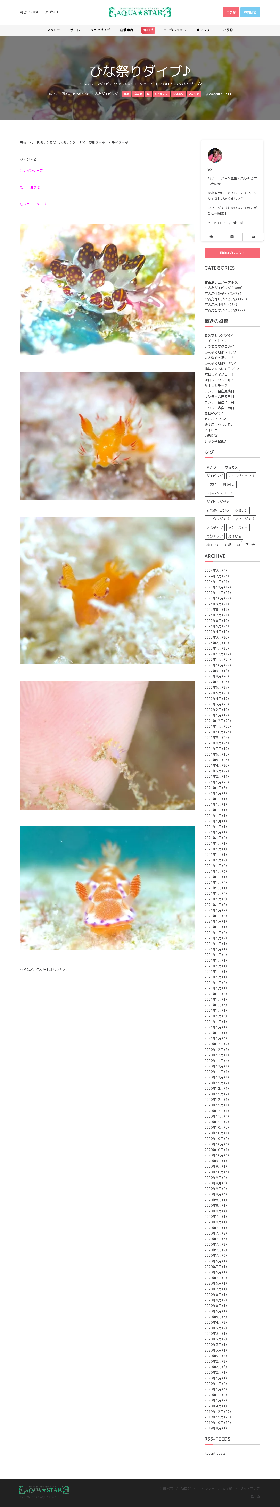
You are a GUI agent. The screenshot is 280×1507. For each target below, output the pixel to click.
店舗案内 (166, 1488)
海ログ (167, 84)
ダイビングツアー (219, 501)
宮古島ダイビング (105, 94)
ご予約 (227, 1488)
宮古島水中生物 (77, 94)
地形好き (234, 536)
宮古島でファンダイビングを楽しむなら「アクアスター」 (118, 84)
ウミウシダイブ (217, 519)
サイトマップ (250, 1488)
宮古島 (211, 484)
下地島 (250, 544)
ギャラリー (206, 1488)
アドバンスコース (219, 493)
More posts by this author (228, 222)
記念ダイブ (214, 527)
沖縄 (228, 544)
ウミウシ (241, 510)
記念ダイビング (217, 510)
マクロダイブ (244, 519)
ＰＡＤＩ (213, 467)
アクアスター (238, 527)
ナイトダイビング (241, 476)
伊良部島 (228, 484)
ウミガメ (231, 467)
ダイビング (214, 476)
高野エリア (214, 536)
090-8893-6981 (45, 12)
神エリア (213, 544)
